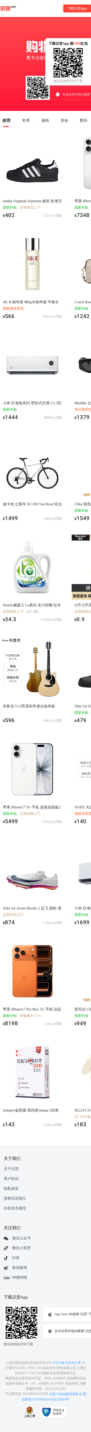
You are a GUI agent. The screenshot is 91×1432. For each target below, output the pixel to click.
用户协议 (11, 1179)
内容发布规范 (15, 1208)
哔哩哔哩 (19, 1278)
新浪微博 (19, 1268)
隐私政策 (11, 1188)
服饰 (45, 120)
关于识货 (11, 1169)
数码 (83, 120)
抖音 (16, 1258)
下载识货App (77, 8)
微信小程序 (21, 1248)
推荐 (6, 120)
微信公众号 (21, 1238)
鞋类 (26, 120)
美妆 (64, 120)
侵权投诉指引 (15, 1198)
